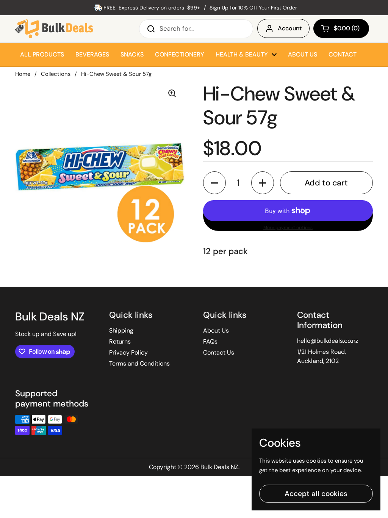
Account (290, 28)
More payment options (288, 227)
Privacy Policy (128, 352)
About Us (216, 330)
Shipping (121, 330)
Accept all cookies (316, 493)
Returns (120, 341)
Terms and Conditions (139, 363)
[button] (341, 28)
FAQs (210, 341)
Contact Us (218, 352)
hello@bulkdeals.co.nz (327, 341)
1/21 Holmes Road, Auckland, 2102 (321, 356)
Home (22, 74)
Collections (55, 74)
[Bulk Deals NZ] (54, 28)
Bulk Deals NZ (219, 467)
